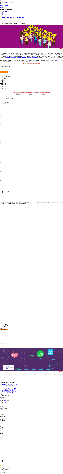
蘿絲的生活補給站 (5, 5)
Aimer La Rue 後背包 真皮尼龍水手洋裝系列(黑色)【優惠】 (13, 17)
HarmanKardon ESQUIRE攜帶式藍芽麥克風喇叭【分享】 (9, 391)
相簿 (2, 12)
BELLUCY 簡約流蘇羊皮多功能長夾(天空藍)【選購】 (8, 385)
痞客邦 (4, 400)
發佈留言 (1, 409)
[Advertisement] (31, 446)
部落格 (3, 13)
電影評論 (6, 402)
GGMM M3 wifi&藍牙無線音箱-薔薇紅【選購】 (8, 392)
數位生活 (6, 11)
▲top (1, 403)
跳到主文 (1, 7)
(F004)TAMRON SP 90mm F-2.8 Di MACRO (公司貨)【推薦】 (9, 384)
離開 (4, 472)
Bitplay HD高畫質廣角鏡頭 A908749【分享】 (7, 390)
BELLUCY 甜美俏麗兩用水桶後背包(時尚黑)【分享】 (8, 389)
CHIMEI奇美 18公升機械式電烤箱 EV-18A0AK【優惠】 (9, 388)
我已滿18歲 (2, 472)
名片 (2, 14)
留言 (6, 400)
